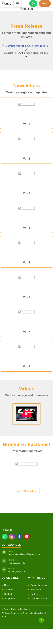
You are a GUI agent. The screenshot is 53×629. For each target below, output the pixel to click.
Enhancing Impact (39, 585)
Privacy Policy (10, 609)
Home (7, 585)
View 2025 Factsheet (26, 491)
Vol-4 (26, 227)
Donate (45, 3)
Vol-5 (26, 262)
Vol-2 (26, 158)
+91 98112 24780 (17, 562)
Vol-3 (26, 193)
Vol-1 (26, 123)
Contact (8, 594)
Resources (36, 589)
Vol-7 (26, 331)
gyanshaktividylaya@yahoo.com (24, 554)
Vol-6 (26, 297)
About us (8, 589)
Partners (35, 594)
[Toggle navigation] (17, 3)
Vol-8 (26, 366)
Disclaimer (25, 609)
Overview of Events (40, 598)
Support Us (9, 598)
